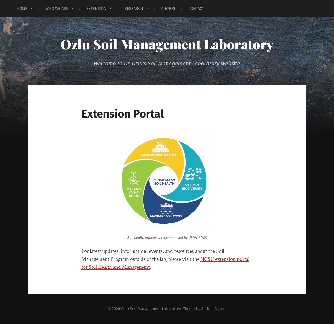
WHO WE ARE (56, 8)
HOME (22, 8)
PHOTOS (168, 8)
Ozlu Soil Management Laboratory (167, 44)
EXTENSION (96, 8)
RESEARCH (133, 8)
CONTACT (196, 8)
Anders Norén (213, 308)
